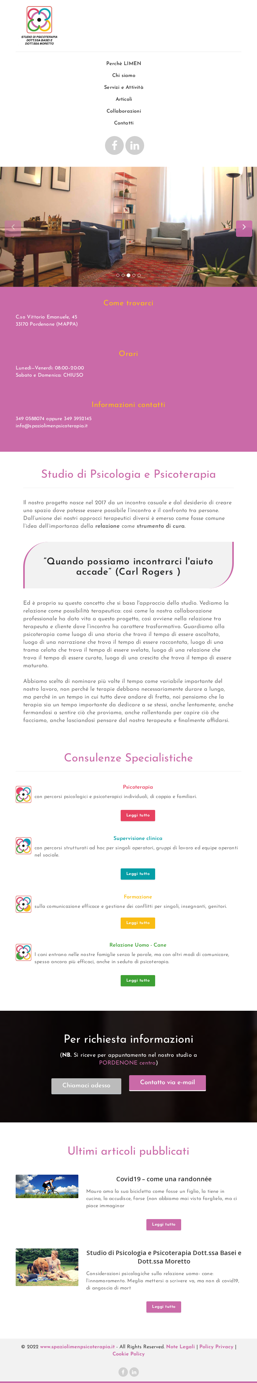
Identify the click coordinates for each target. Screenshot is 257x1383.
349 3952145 (78, 418)
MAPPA (67, 324)
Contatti (124, 123)
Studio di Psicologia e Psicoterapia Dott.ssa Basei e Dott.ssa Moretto (164, 1256)
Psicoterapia (138, 787)
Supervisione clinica (137, 838)
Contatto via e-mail (167, 1083)
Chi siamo (123, 75)
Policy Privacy (216, 1347)
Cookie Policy (129, 1354)
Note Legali (180, 1347)
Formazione (138, 897)
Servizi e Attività (124, 87)
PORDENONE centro (127, 1063)
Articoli (124, 99)
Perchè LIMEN (123, 63)
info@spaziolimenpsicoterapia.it (52, 426)
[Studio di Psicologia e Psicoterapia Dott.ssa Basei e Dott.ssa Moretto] (39, 27)
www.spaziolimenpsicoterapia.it (77, 1347)
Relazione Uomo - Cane (137, 945)
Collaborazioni (124, 111)
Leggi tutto (138, 815)
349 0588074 (30, 418)
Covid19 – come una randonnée (164, 1179)
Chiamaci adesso (86, 1086)
